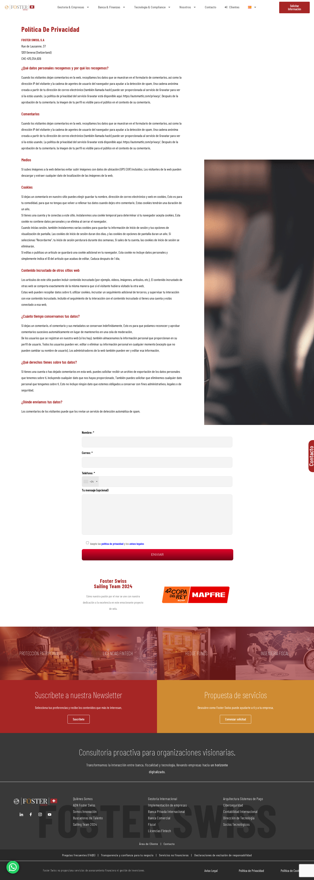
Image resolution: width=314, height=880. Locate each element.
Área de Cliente (148, 844)
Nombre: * (88, 432)
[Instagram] (40, 814)
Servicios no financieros (173, 855)
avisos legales (136, 543)
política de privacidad (112, 543)
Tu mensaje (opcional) (95, 490)
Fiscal (152, 824)
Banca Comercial (159, 818)
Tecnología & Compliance (150, 7)
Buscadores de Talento (88, 818)
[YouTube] (49, 814)
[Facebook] (31, 814)
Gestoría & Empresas (70, 7)
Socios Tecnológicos (236, 824)
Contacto (210, 7)
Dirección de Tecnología (239, 818)
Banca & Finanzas (109, 7)
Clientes (234, 7)
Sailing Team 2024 (85, 824)
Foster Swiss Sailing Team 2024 (113, 583)
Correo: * (87, 453)
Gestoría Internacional (162, 798)
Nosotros (185, 7)
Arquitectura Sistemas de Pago (243, 798)
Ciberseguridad (233, 805)
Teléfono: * (88, 477)
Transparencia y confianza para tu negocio (127, 855)
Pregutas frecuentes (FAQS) (78, 855)
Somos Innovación (85, 811)
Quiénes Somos (83, 798)
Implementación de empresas (167, 805)
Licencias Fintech (159, 831)
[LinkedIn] (21, 814)
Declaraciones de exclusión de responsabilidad (223, 855)
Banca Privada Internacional (166, 811)
